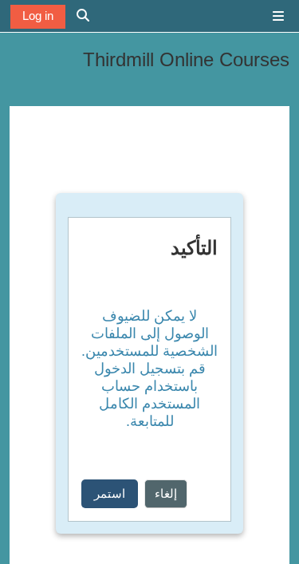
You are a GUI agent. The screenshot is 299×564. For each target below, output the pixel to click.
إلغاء (166, 493)
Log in (37, 15)
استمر (109, 493)
